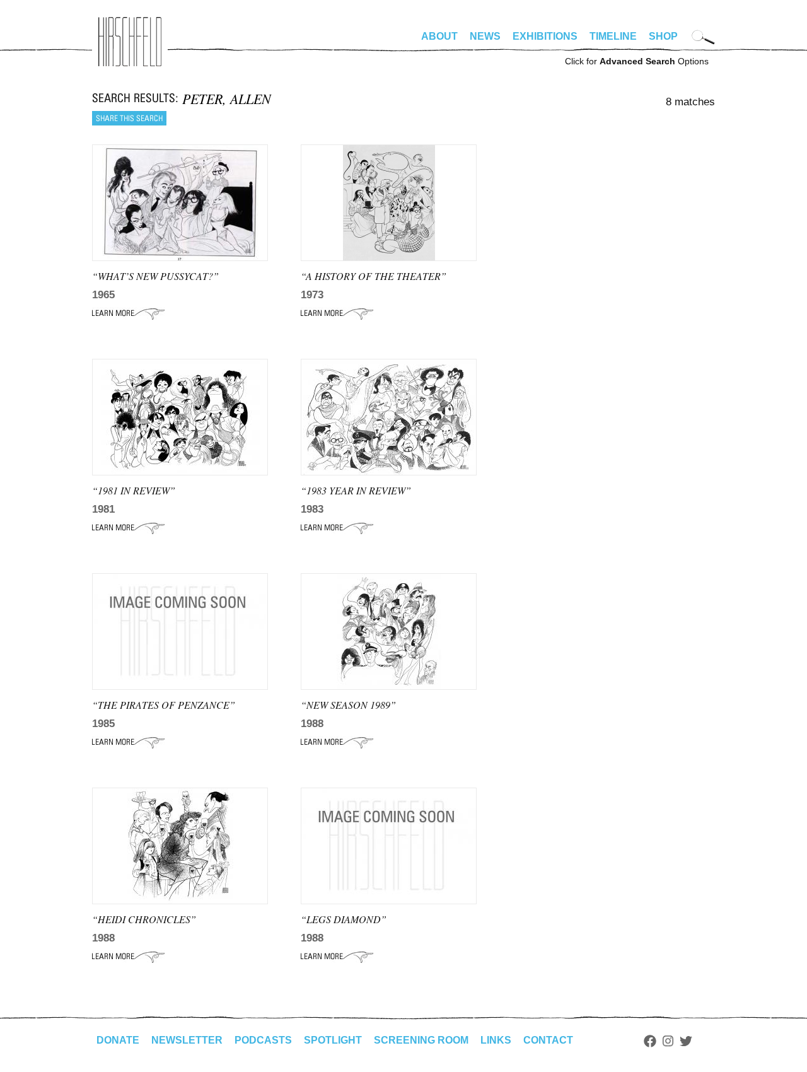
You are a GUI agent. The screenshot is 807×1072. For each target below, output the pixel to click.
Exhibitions (545, 36)
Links (495, 1040)
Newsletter (187, 1040)
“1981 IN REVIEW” (133, 490)
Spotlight (333, 1040)
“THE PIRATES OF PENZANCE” (163, 704)
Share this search (129, 118)
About (439, 36)
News (485, 36)
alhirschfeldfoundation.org (130, 41)
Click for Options (637, 61)
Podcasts (263, 1040)
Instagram (668, 1041)
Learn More (128, 313)
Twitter (686, 1041)
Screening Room (421, 1040)
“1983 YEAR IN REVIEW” (356, 490)
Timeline (613, 36)
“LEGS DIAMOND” (343, 919)
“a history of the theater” (373, 276)
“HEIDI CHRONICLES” (144, 919)
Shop (663, 36)
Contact (548, 1040)
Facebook (650, 1041)
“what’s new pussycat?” (155, 276)
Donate (117, 1040)
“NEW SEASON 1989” (348, 704)
